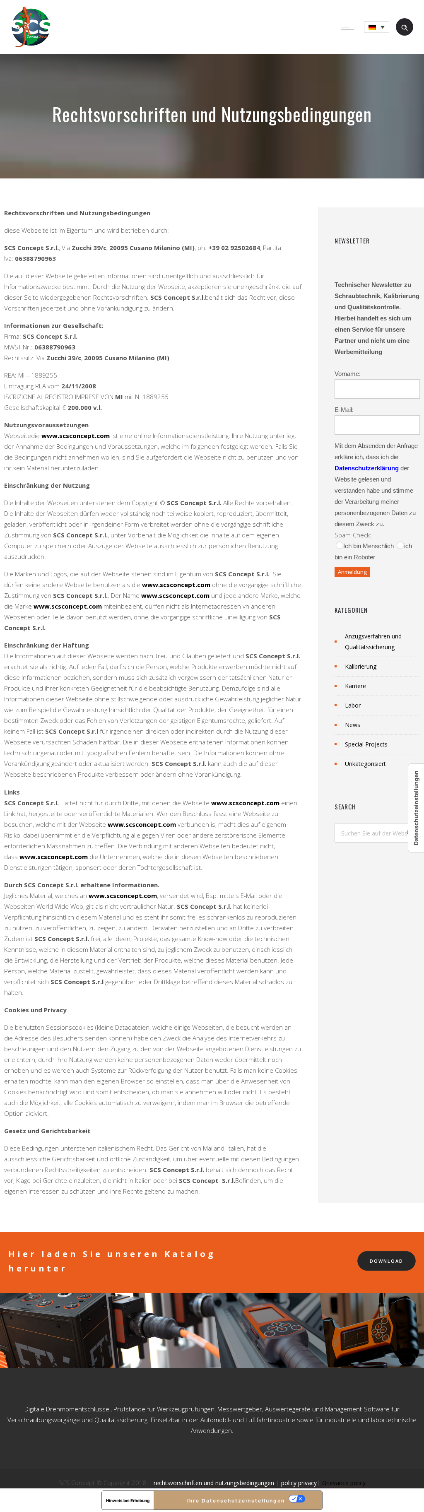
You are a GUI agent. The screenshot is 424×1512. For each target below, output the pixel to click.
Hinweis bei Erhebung (127, 1500)
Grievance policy (344, 1483)
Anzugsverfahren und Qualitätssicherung (373, 641)
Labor (353, 705)
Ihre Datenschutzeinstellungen (236, 1501)
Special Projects (366, 744)
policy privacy (299, 1483)
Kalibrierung (360, 666)
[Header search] (404, 27)
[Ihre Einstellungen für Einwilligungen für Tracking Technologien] (416, 808)
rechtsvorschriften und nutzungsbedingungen (214, 1483)
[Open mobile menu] (349, 27)
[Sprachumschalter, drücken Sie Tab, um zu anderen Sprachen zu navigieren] (376, 27)
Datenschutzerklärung (367, 468)
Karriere (355, 686)
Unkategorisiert (365, 764)
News (352, 725)
